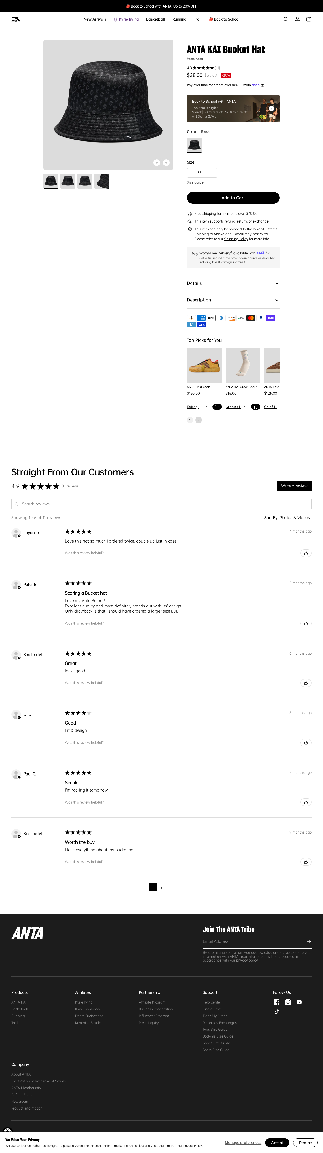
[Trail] (199, 19)
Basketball (19, 1009)
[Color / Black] (194, 145)
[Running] (184, 19)
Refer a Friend (22, 1095)
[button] (267, 252)
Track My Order (215, 1016)
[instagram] (288, 1002)
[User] (297, 19)
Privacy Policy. (193, 1146)
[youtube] (299, 1002)
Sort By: (271, 517)
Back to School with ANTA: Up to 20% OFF (164, 6)
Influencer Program (154, 1016)
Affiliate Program (152, 1002)
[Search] (286, 19)
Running (18, 1016)
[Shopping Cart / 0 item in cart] (309, 19)
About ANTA (21, 1074)
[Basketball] (163, 19)
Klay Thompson (87, 1009)
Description (199, 300)
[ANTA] (16, 19)
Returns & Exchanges (220, 1023)
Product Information (27, 1108)
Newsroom (19, 1101)
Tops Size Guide (215, 1029)
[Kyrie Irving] (137, 19)
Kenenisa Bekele (88, 1023)
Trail (14, 1023)
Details (194, 283)
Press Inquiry (149, 1023)
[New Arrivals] (104, 19)
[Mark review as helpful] (306, 553)
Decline (305, 1142)
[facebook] (276, 1002)
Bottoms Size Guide (218, 1036)
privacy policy (247, 960)
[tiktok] (276, 1011)
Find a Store (212, 1009)
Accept (277, 1142)
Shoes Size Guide (216, 1043)
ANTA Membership (26, 1088)
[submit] (308, 941)
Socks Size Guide (216, 1050)
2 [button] (161, 887)
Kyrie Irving (84, 1002)
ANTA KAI (18, 1002)
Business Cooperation (156, 1009)
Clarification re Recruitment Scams (38, 1081)
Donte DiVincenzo (89, 1016)
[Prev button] (166, 162)
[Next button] (156, 162)
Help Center (212, 1002)
